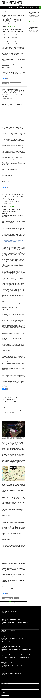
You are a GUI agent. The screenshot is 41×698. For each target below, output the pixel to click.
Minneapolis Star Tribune (12, 26)
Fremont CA (17, 598)
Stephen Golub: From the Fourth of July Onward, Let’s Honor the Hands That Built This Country (16, 649)
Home (6, 7)
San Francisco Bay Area (20, 194)
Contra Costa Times (11, 206)
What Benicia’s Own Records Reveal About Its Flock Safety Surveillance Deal (13, 643)
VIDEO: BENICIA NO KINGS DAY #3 (7, 662)
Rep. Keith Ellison (12, 82)
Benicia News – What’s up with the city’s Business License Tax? (11, 673)
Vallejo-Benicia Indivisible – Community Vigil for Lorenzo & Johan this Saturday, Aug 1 (15, 622)
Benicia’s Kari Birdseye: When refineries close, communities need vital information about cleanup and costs (18, 654)
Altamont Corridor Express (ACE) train (8, 598)
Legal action (16, 89)
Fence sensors (14, 194)
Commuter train (4, 15)
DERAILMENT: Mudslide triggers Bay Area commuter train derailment (11, 400)
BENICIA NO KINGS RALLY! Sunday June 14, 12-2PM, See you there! (12, 665)
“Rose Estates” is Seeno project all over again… (9, 630)
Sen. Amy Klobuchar (6, 83)
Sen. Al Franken (19, 82)
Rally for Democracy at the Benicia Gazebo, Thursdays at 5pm (11, 676)
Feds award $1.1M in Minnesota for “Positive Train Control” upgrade (12, 20)
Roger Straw (11, 23)
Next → (15, 602)
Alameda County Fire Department (8, 597)
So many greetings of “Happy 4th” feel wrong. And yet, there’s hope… (12, 651)
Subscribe (31, 21)
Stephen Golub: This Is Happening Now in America (9, 641)
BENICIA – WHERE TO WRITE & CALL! (22, 7)
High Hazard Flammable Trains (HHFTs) (14, 15)
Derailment (12, 89)
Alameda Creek (16, 597)
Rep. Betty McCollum (6, 82)
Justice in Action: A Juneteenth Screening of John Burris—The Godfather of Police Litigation (16, 657)
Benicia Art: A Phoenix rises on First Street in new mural (10, 670)
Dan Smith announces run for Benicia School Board (9, 611)
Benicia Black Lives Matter (11, 7)
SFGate (7, 407)
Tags (2, 686)
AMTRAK (3, 89)
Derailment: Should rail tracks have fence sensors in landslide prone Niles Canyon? (12, 199)
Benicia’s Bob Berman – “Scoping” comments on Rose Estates (11, 619)
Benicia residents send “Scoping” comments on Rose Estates (11, 627)
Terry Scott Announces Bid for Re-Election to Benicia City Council (12, 646)
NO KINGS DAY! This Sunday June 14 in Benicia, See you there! (11, 668)
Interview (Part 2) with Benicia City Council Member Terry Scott (11, 614)
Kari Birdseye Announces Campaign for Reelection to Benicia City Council (13, 616)
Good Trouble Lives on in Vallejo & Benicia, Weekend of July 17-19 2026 (13, 638)
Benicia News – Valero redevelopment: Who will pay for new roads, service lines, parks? (15, 635)
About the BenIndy (30, 7)
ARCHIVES (36, 7)
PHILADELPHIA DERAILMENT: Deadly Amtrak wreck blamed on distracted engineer (13, 93)
